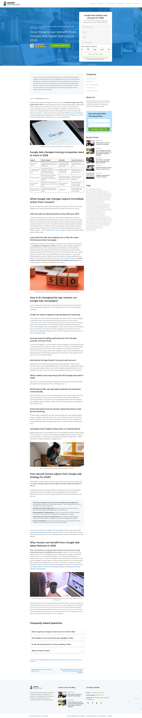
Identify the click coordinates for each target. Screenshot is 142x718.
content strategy (104, 199)
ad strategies (89, 189)
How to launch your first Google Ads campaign (102, 143)
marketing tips (99, 209)
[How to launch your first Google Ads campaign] (90, 143)
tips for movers (97, 224)
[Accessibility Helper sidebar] (140, 9)
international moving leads (92, 207)
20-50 (102, 49)
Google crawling (100, 201)
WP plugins (99, 227)
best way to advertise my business (58, 659)
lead (100, 207)
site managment (100, 222)
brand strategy (90, 194)
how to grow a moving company (102, 204)
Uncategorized (91, 78)
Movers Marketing (43, 26)
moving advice (90, 214)
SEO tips (88, 222)
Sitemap (110, 716)
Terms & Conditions (91, 716)
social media (107, 222)
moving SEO (59, 530)
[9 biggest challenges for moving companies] (90, 175)
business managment (99, 194)
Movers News (90, 87)
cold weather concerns (96, 196)
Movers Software (92, 91)
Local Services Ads (68, 258)
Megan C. (46, 98)
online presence (90, 217)
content (88, 199)
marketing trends (107, 209)
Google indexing (90, 204)
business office (108, 194)
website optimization (91, 227)
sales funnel (94, 219)
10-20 (94, 49)
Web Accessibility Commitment (76, 716)
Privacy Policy (102, 716)
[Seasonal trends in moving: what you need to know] (90, 167)
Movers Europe (101, 212)
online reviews (106, 217)
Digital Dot (48, 694)
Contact (136, 3)
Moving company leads (99, 214)
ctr (109, 199)
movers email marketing (92, 212)
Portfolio (111, 3)
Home (93, 3)
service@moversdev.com (97, 692)
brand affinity (105, 191)
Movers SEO (90, 81)
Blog (128, 3)
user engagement (105, 224)
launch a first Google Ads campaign (41, 331)
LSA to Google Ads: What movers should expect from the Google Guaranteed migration (71, 671)
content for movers (95, 199)
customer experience (91, 201)
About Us (101, 3)
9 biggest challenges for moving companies (103, 176)
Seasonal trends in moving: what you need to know (103, 168)
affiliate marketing (97, 189)
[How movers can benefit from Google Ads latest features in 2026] (90, 160)
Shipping (93, 222)
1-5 (82, 49)
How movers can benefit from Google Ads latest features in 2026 (103, 161)
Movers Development (43, 609)
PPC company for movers (50, 230)
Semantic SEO (101, 219)
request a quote (76, 611)
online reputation (98, 217)
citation (88, 196)
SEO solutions (108, 219)
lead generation (105, 207)
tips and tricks (90, 224)
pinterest (88, 219)
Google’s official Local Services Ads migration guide (48, 566)
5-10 (88, 49)
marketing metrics (91, 209)
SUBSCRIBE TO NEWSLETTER (60, 45)
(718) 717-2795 (99, 695)
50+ (109, 49)
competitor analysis (106, 196)
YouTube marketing (91, 229)
